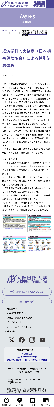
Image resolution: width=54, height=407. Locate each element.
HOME (5, 31)
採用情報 (11, 331)
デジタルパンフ (45, 405)
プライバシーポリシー (17, 322)
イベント (32, 405)
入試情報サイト (7, 405)
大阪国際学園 (27, 354)
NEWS (15, 31)
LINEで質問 (19, 405)
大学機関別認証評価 (16, 313)
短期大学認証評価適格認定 (19, 317)
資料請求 (40, 2)
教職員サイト (13, 308)
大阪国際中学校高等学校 (27, 357)
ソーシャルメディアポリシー (20, 326)
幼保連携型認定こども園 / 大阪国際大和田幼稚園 (27, 360)
